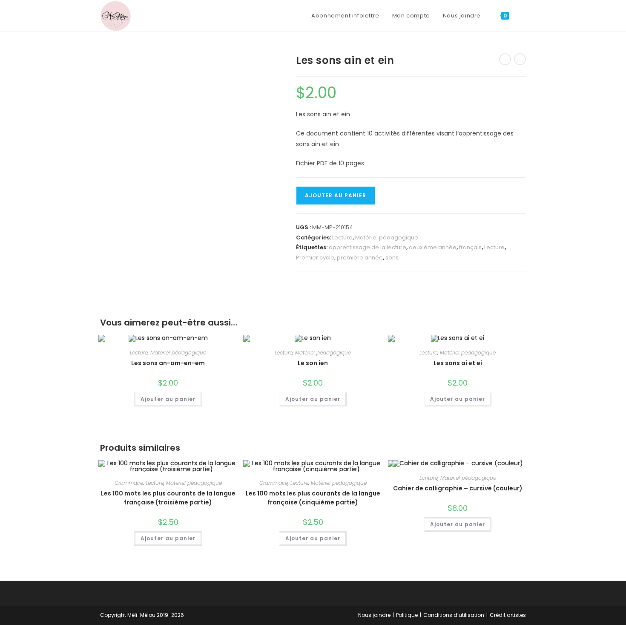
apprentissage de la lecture (367, 247)
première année (360, 257)
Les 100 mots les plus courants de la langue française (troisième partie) (168, 498)
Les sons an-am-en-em (168, 363)
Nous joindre (374, 615)
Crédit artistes (508, 615)
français (470, 247)
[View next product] (520, 59)
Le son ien (313, 363)
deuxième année (433, 247)
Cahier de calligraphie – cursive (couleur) (458, 488)
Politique (407, 615)
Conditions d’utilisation (453, 615)
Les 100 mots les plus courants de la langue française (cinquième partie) (313, 498)
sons (392, 257)
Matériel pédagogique (386, 237)
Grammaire (129, 483)
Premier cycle (315, 257)
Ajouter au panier (335, 195)
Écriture (428, 477)
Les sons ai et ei (458, 363)
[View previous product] (505, 59)
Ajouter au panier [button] (168, 399)
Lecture (342, 237)
